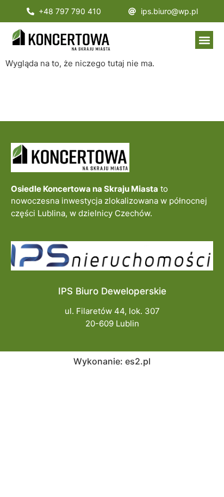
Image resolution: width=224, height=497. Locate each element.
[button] (204, 40)
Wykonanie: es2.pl (112, 361)
